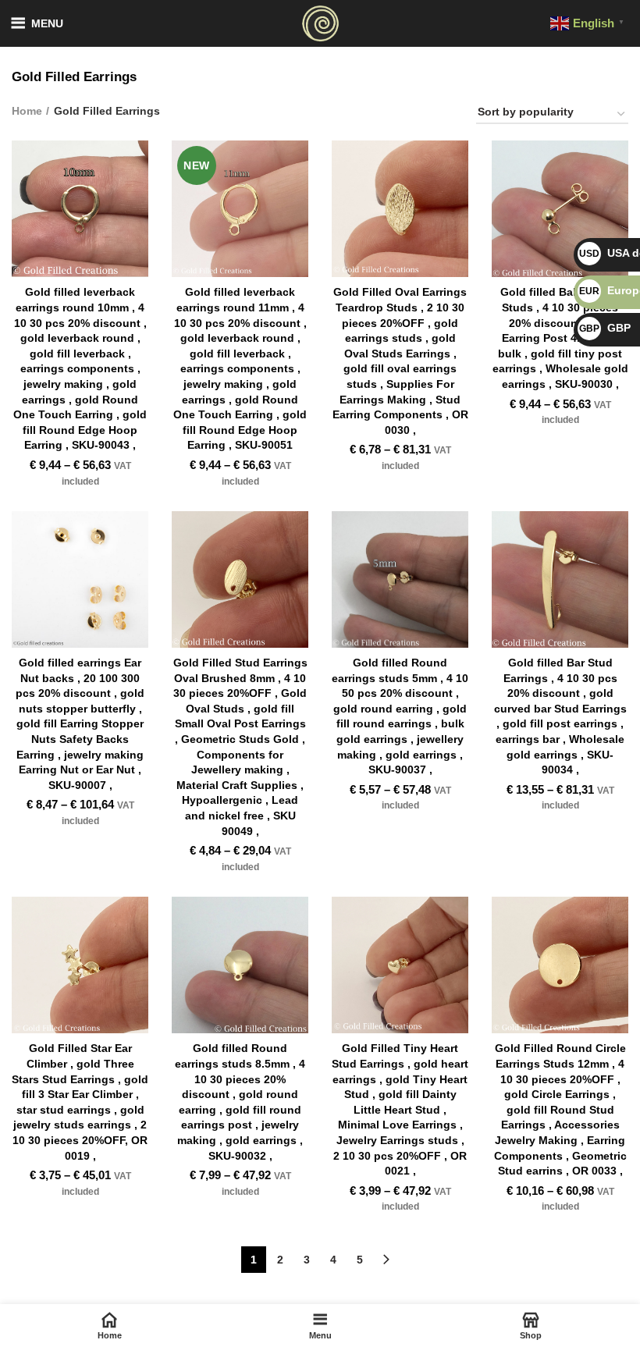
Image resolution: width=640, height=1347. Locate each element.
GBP (605, 328)
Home (27, 111)
